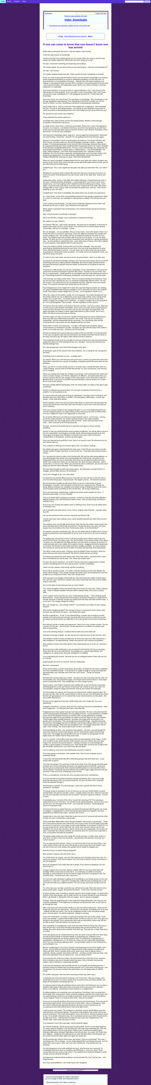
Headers (17, 1)
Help (24, 1)
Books (9, 1)
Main (3, 1)
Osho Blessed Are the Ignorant (75, 36)
